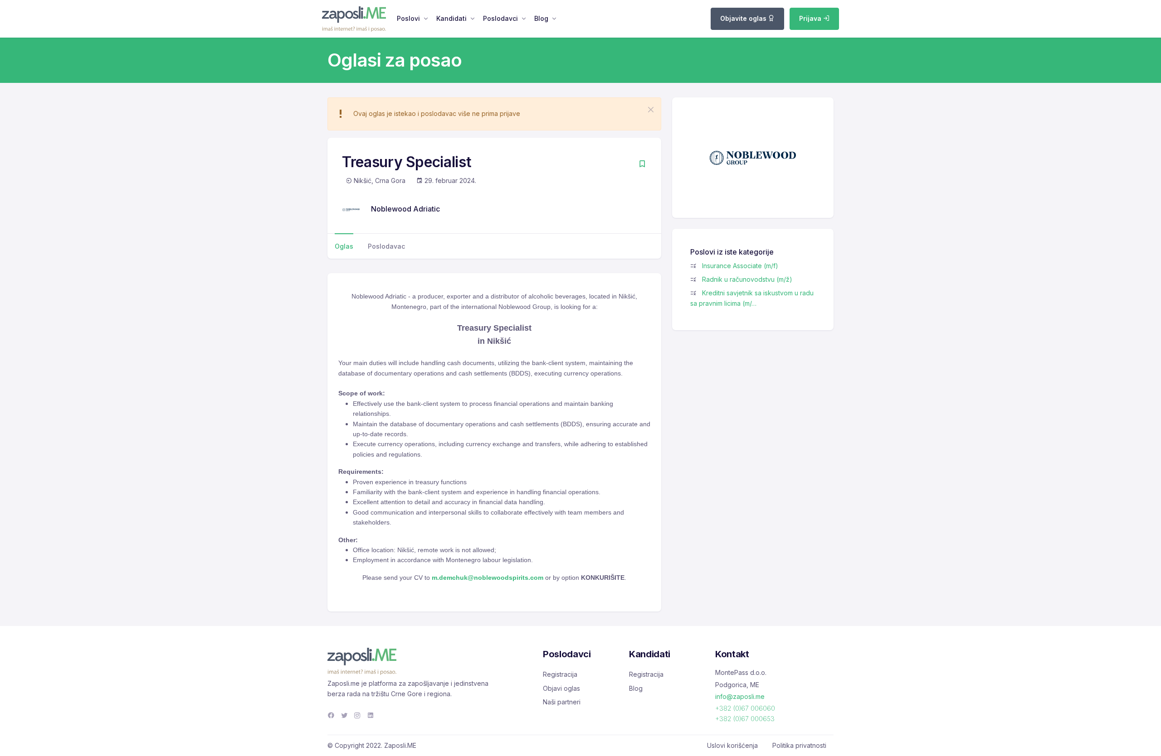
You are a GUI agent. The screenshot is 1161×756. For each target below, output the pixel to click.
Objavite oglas (744, 18)
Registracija (560, 674)
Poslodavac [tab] (386, 246)
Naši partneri (561, 702)
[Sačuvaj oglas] (642, 165)
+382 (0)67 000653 (745, 718)
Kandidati (451, 18)
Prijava (811, 18)
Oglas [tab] (344, 246)
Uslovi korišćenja (732, 745)
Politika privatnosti (799, 745)
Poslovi (408, 18)
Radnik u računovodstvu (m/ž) (747, 279)
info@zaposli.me (740, 696)
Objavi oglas (561, 688)
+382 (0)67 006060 (745, 708)
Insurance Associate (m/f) (740, 266)
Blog (541, 18)
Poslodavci (500, 18)
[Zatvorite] (651, 109)
